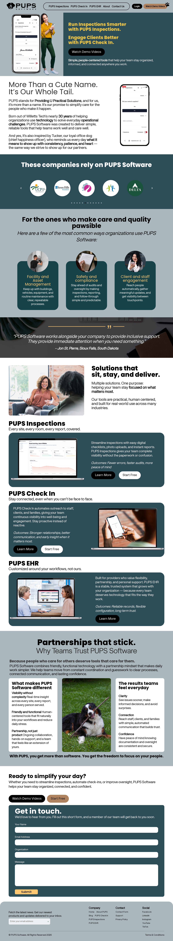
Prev (21, 188)
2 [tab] (74, 202)
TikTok (145, 927)
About (106, 7)
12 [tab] (101, 202)
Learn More (103, 475)
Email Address (22, 837)
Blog (91, 915)
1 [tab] (71, 202)
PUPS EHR (95, 7)
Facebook (147, 912)
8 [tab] (90, 202)
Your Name (20, 824)
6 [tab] (85, 202)
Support (119, 915)
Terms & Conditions (154, 935)
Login (137, 6)
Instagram (146, 919)
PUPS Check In (79, 7)
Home (91, 912)
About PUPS (102, 912)
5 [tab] (82, 202)
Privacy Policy (122, 919)
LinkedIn (145, 915)
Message (19, 862)
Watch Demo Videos (155, 6)
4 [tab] (79, 202)
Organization (21, 849)
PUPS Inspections (59, 7)
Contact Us (118, 7)
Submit (26, 892)
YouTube (146, 923)
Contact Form (122, 912)
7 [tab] (87, 202)
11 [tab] (98, 202)
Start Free (130, 475)
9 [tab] (93, 202)
